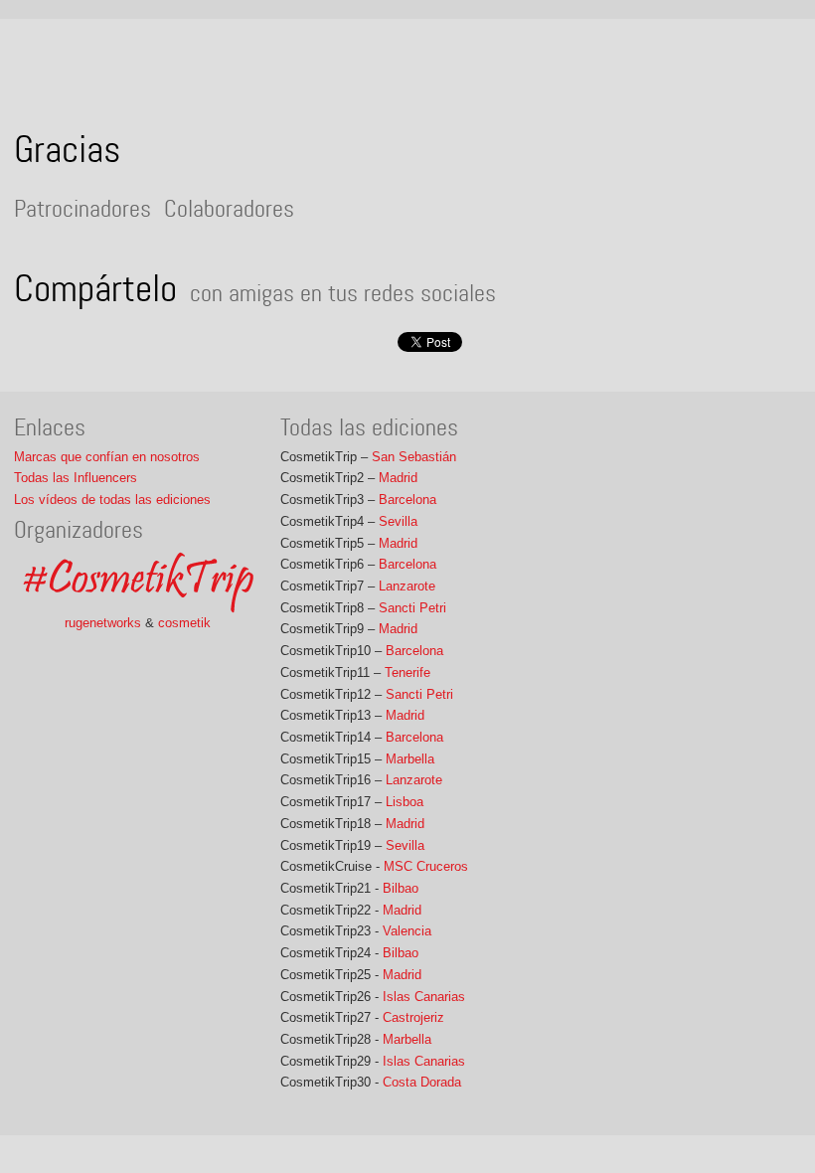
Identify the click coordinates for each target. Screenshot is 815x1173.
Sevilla (398, 521)
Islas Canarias (424, 996)
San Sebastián (414, 456)
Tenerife (407, 672)
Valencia (407, 930)
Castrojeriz (413, 1017)
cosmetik (184, 622)
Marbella (410, 759)
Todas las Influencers (75, 477)
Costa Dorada (422, 1082)
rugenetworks (103, 622)
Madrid (398, 477)
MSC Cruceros (426, 866)
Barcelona (407, 499)
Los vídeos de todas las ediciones (112, 499)
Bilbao (400, 888)
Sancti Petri (412, 607)
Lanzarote (407, 586)
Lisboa (404, 801)
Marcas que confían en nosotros (107, 456)
